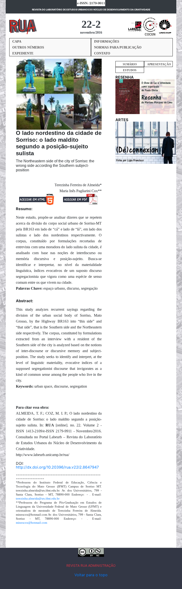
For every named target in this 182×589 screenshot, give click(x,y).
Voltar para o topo (91, 574)
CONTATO (102, 53)
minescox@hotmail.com (31, 522)
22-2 (91, 24)
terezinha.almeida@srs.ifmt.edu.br (37, 498)
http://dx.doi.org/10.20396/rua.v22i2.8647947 (57, 467)
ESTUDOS (129, 70)
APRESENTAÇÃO (159, 64)
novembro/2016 (91, 32)
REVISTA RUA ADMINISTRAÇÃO (91, 565)
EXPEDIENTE (22, 53)
